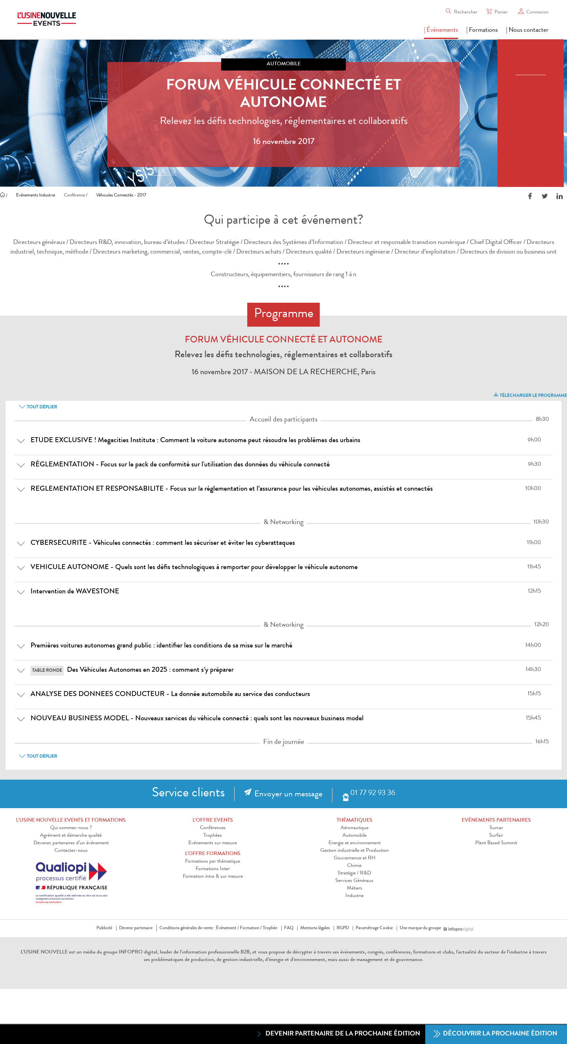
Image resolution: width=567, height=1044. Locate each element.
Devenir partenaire (136, 928)
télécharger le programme (533, 396)
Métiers (354, 888)
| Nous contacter (527, 30)
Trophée (270, 928)
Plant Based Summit (496, 843)
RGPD (343, 928)
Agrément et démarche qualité (71, 835)
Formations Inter (213, 869)
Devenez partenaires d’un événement (71, 843)
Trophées (212, 835)
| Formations (482, 30)
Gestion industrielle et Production (354, 850)
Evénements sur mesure (212, 843)
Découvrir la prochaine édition (499, 1034)
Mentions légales (315, 928)
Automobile (355, 835)
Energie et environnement (354, 843)
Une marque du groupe (420, 928)
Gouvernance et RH (354, 858)
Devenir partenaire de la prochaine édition (342, 1034)
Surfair (496, 835)
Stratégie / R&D (354, 873)
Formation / (251, 928)
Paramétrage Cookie (374, 928)
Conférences (213, 828)
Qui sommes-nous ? (71, 828)
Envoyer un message (288, 794)
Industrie (355, 896)
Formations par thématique (212, 861)
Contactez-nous (71, 850)
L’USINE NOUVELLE (44, 952)
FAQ (288, 928)
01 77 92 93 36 (372, 793)
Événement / (227, 928)
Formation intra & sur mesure (213, 876)
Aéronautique (354, 828)
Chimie (354, 866)
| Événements (441, 30)
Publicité (104, 928)
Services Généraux (354, 881)
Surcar (496, 828)
